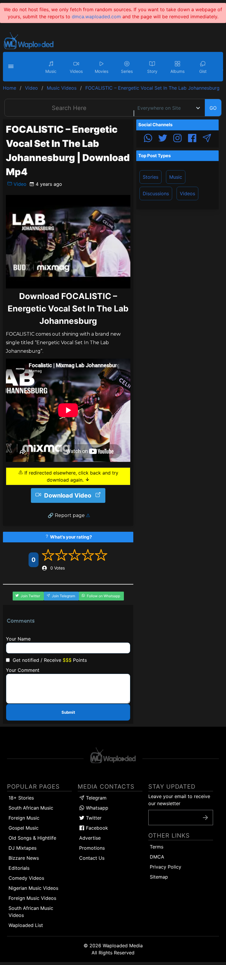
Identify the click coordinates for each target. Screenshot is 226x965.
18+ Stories (21, 798)
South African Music (31, 808)
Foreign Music (24, 818)
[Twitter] (162, 139)
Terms (156, 847)
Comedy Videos (26, 878)
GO (213, 108)
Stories (150, 177)
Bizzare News (24, 858)
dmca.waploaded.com (96, 16)
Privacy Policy (165, 867)
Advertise (90, 838)
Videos (187, 193)
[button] (12, 66)
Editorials (19, 868)
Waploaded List (26, 925)
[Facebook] (192, 139)
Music (175, 177)
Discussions (156, 193)
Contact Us (91, 858)
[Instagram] (177, 139)
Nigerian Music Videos (33, 888)
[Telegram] (207, 139)
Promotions (92, 848)
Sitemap (159, 877)
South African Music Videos (31, 911)
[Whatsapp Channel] (148, 139)
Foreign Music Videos (32, 898)
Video (19, 184)
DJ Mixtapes (22, 848)
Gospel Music (24, 828)
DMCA (157, 857)
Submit (68, 712)
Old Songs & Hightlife (32, 838)
